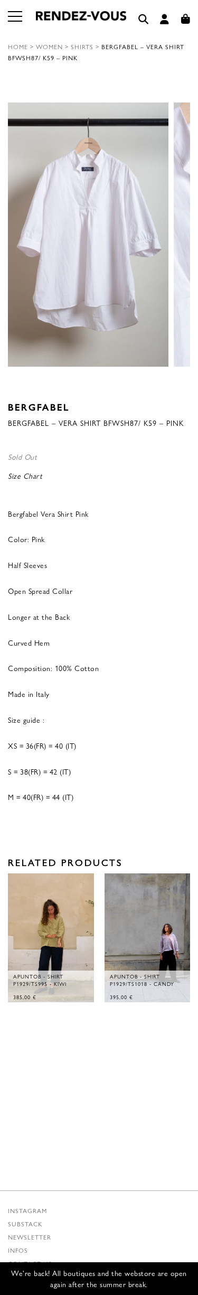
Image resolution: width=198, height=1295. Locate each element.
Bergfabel (39, 406)
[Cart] (186, 19)
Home (18, 46)
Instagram (27, 1210)
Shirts (82, 46)
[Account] (164, 19)
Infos (18, 1250)
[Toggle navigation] (16, 22)
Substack (25, 1223)
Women (49, 46)
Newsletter (29, 1237)
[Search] (143, 19)
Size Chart (25, 475)
